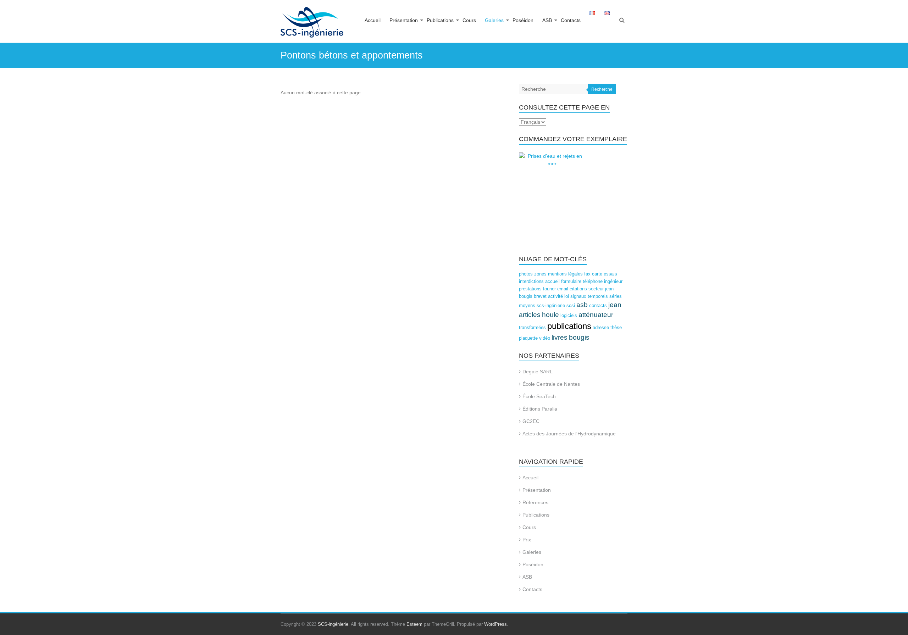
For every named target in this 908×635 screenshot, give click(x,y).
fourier (549, 288)
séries (615, 296)
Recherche (602, 89)
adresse (601, 327)
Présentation (403, 20)
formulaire (571, 281)
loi (566, 296)
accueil (552, 281)
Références (535, 502)
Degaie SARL (537, 371)
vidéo (544, 338)
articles (530, 314)
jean (614, 304)
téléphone (593, 281)
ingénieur (613, 281)
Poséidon (523, 20)
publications (569, 326)
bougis (579, 337)
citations (578, 288)
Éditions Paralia (539, 409)
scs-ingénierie (551, 305)
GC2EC (530, 421)
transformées (532, 327)
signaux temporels (589, 296)
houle (550, 314)
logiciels (568, 315)
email (562, 288)
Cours (469, 20)
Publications (440, 20)
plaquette (528, 338)
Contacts (571, 20)
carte (597, 274)
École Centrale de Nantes (551, 384)
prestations (530, 288)
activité (555, 296)
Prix (526, 539)
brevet (540, 296)
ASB (547, 20)
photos (526, 274)
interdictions (531, 281)
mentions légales (565, 274)
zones (540, 274)
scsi (570, 305)
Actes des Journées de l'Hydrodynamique (569, 433)
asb (582, 304)
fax (587, 274)
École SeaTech (539, 396)
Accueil (373, 20)
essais (610, 274)
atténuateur (595, 314)
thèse (616, 327)
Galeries (494, 20)
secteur (596, 288)
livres (560, 337)
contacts (598, 305)
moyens (527, 305)
